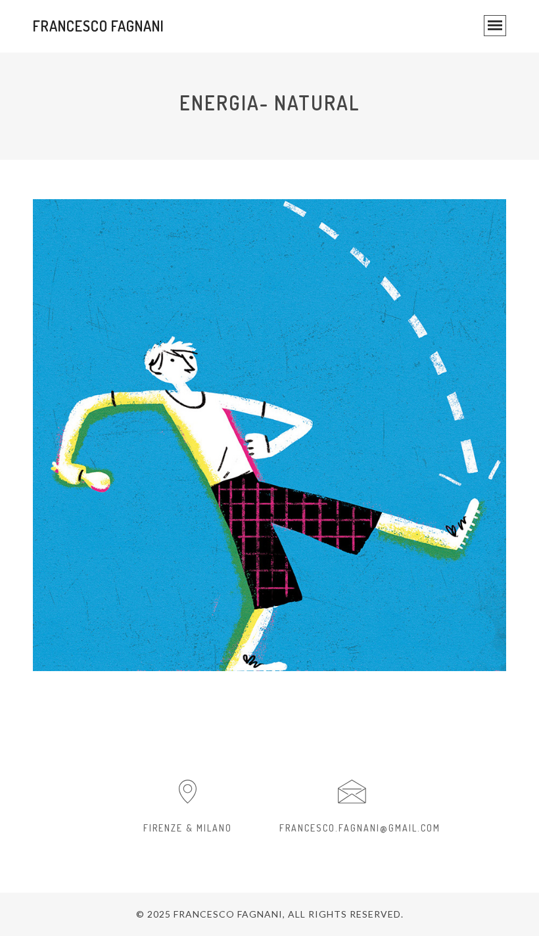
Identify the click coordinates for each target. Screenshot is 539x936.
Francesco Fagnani (98, 25)
